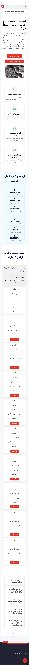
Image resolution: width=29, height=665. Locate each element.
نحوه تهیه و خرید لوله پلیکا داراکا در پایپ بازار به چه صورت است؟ (15, 622)
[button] (14, 581)
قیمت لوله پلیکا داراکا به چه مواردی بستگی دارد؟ (15, 611)
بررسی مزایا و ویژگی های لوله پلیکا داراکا (15, 601)
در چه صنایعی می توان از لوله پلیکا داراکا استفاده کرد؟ (15, 590)
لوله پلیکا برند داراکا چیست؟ (16, 581)
